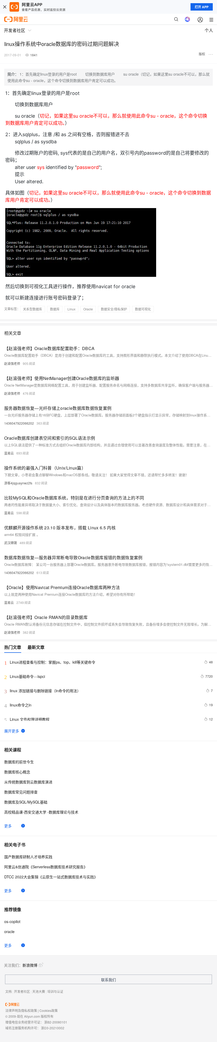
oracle (9, 931)
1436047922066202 (19, 423)
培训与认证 (55, 991)
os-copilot (12, 921)
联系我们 (108, 979)
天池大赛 (38, 991)
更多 (8, 825)
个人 (209, 30)
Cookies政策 (48, 1010)
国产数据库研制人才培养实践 (28, 856)
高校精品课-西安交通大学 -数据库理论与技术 (41, 812)
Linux (71, 309)
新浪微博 (29, 965)
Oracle (88, 309)
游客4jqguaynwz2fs (18, 483)
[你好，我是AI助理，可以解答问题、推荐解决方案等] (187, 19)
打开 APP (202, 6)
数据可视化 (143, 309)
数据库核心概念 (17, 771)
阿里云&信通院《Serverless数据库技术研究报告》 (45, 866)
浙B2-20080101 (55, 1022)
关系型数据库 (32, 309)
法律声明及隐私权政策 (21, 1010)
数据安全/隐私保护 (114, 309)
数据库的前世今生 (19, 761)
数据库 (55, 309)
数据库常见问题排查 (21, 792)
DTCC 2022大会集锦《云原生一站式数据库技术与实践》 (51, 876)
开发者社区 (22, 991)
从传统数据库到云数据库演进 (28, 781)
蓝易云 (9, 453)
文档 (8, 991)
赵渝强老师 (12, 363)
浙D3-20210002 (52, 1028)
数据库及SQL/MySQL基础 (25, 802)
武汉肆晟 (10, 542)
